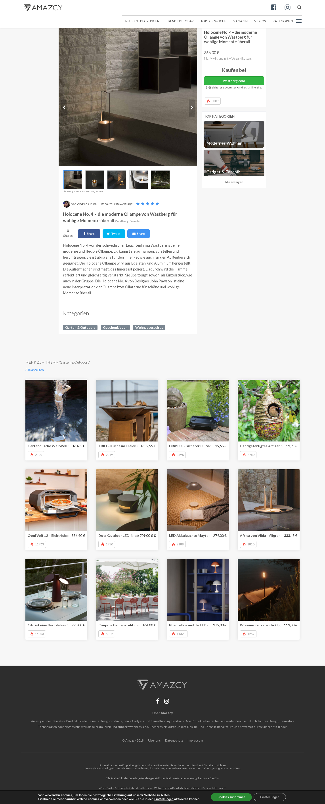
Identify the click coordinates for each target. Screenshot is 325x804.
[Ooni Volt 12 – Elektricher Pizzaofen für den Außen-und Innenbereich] (56, 500)
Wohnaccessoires (149, 327)
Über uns (154, 740)
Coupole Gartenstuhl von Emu (122, 625)
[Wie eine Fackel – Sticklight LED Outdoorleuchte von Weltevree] (269, 590)
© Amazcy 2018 (133, 740)
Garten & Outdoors (80, 327)
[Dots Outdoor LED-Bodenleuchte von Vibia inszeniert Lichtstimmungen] (127, 500)
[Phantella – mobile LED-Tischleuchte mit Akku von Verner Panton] (198, 590)
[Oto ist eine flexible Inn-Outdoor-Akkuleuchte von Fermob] (56, 590)
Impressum (195, 740)
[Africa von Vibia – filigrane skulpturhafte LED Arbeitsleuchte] (269, 500)
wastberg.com (234, 81)
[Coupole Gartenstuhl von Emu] (127, 590)
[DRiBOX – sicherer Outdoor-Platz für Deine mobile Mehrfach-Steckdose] (198, 410)
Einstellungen (269, 797)
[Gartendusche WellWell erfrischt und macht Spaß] (56, 410)
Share (90, 233)
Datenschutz (174, 740)
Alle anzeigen (234, 182)
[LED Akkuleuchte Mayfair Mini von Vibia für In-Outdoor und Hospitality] (198, 500)
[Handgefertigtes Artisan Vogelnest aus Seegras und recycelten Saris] (269, 410)
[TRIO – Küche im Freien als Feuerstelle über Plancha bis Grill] (127, 410)
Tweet (115, 233)
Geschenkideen (115, 327)
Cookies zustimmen (231, 797)
